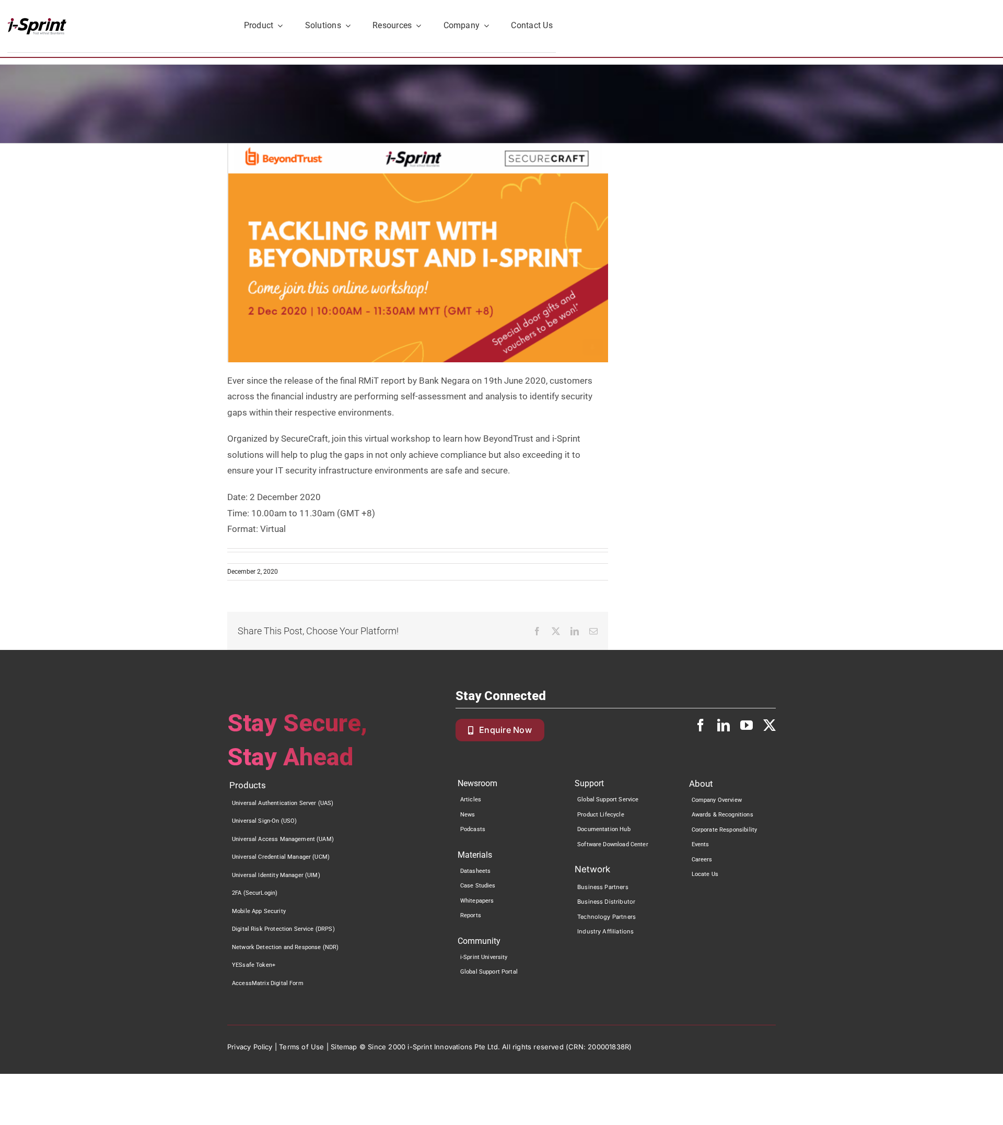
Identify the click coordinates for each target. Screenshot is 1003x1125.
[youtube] (746, 725)
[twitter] (769, 725)
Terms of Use (301, 1047)
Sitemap (344, 1047)
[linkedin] (723, 725)
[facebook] (700, 725)
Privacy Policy (250, 1047)
